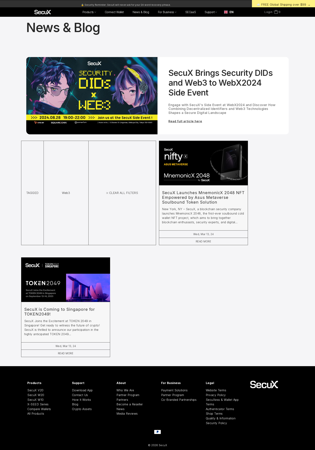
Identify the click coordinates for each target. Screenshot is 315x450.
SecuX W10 (35, 400)
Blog (75, 404)
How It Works (81, 400)
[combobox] (228, 12)
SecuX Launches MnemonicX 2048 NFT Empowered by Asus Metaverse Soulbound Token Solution (203, 197)
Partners (122, 400)
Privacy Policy (216, 395)
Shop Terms (214, 413)
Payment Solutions (174, 390)
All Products (35, 413)
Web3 (66, 193)
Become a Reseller (129, 404)
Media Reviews (127, 413)
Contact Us (80, 395)
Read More (203, 241)
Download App (82, 390)
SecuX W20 (35, 395)
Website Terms (216, 390)
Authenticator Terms (220, 409)
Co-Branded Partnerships (179, 400)
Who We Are (125, 390)
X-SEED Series (38, 404)
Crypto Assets (82, 409)
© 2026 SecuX (157, 445)
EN (231, 12)
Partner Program (127, 395)
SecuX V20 (35, 390)
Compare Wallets (39, 409)
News (120, 409)
